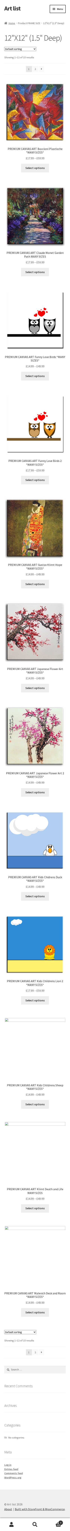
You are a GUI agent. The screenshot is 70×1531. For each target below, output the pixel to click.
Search (35, 1524)
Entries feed (11, 1469)
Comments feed (13, 1473)
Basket (54, 1521)
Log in (7, 1465)
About (8, 1509)
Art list (12, 8)
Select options (35, 168)
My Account (11, 1524)
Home (12, 23)
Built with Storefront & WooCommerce (40, 1509)
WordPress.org (12, 1477)
